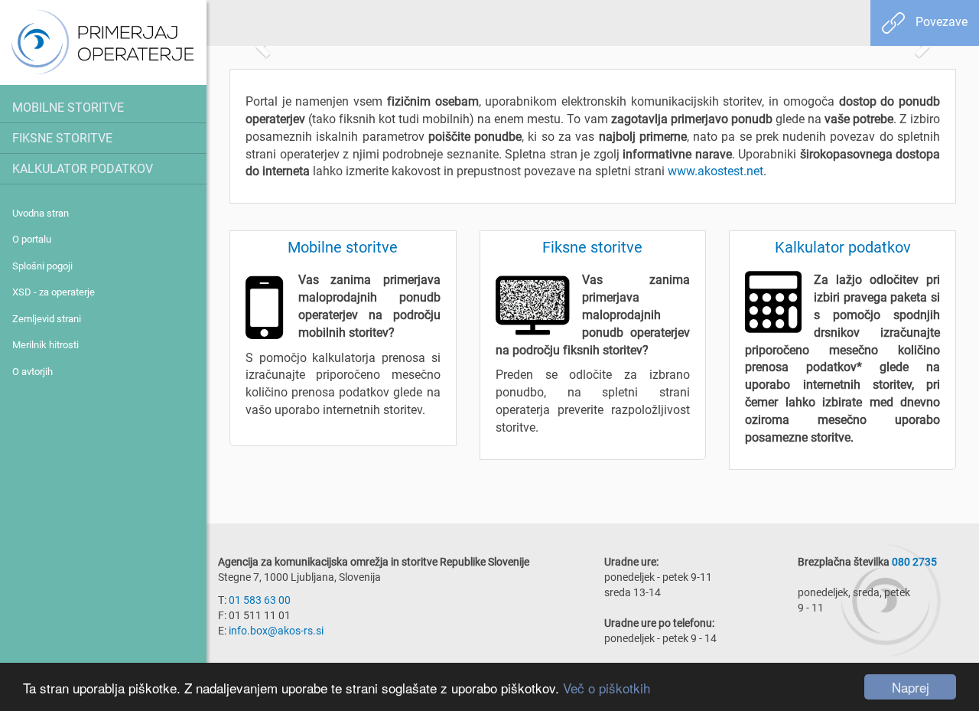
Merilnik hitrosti (45, 344)
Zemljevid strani (46, 318)
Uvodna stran (40, 213)
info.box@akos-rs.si (276, 630)
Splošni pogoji (42, 265)
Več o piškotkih (606, 687)
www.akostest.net (715, 170)
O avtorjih (32, 371)
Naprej (910, 686)
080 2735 (914, 561)
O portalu (31, 239)
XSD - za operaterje (53, 291)
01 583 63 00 (260, 599)
